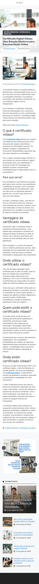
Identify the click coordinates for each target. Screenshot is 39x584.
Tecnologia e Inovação (27, 428)
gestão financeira (22, 125)
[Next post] (35, 464)
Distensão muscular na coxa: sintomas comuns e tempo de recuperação (24, 560)
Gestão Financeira (11, 32)
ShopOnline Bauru (10, 48)
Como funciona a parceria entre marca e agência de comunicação (18, 503)
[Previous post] (4, 448)
